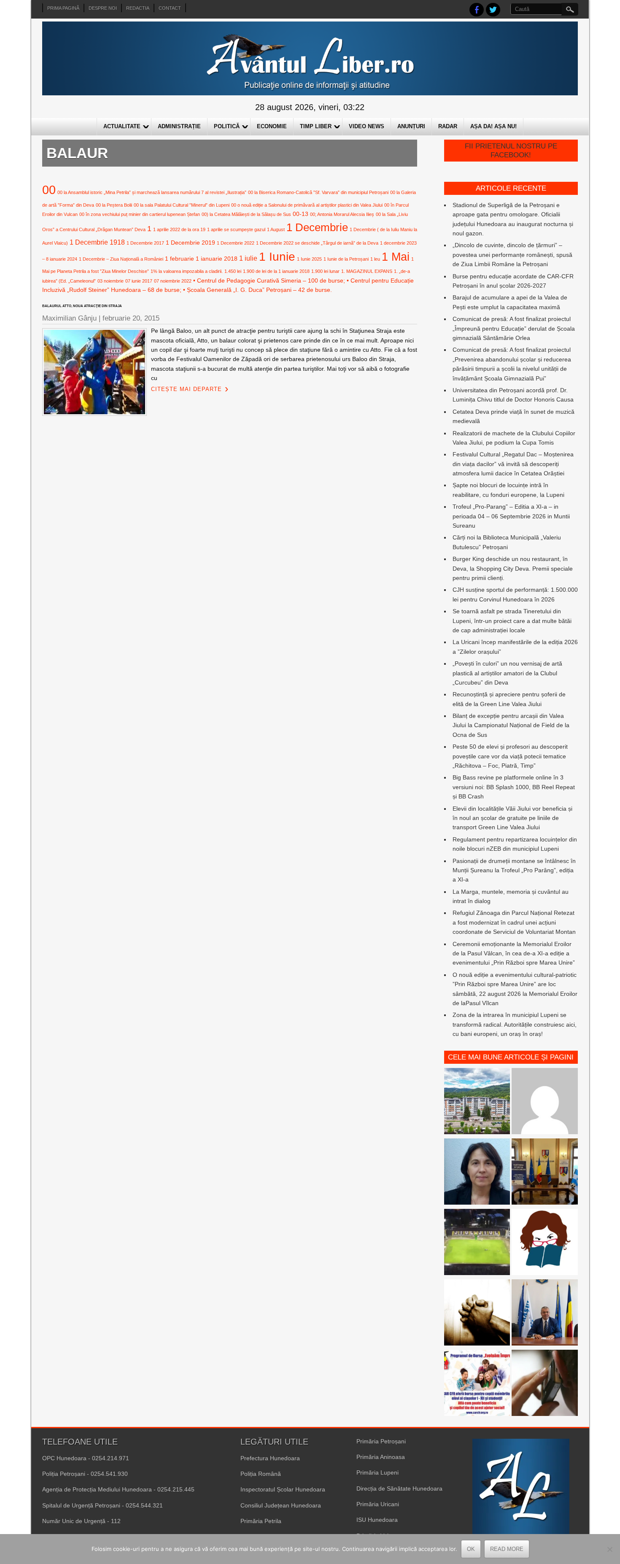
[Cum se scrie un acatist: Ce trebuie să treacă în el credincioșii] (477, 1313)
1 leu (375, 259)
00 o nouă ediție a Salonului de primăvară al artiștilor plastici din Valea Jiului (307, 205)
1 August (276, 229)
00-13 (300, 213)
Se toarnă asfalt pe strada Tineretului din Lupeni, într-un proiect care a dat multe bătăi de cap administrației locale (512, 621)
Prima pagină (63, 8)
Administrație (179, 126)
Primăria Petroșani (381, 1441)
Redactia (137, 8)
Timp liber (316, 126)
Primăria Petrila (260, 1521)
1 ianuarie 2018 (216, 258)
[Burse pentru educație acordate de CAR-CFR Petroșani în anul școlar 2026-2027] (477, 1384)
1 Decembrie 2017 (145, 242)
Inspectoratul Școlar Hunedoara (282, 1489)
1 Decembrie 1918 (97, 242)
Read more (506, 1549)
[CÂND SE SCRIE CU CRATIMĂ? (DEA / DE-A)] (545, 1243)
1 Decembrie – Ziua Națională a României (121, 259)
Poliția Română (260, 1473)
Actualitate (121, 126)
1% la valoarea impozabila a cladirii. (187, 271)
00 (49, 190)
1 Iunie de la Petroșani (346, 259)
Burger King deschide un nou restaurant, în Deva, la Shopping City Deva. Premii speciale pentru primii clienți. (513, 568)
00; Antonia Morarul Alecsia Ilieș (342, 214)
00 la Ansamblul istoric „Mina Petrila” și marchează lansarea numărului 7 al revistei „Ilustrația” (151, 192)
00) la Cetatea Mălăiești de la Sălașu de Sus (246, 214)
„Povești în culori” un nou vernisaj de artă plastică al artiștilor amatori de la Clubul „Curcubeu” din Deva (507, 673)
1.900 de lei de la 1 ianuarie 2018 (276, 271)
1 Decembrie (317, 227)
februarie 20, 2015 (130, 318)
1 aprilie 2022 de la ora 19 (179, 229)
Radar (447, 126)
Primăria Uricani (377, 1504)
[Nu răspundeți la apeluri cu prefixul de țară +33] (545, 1384)
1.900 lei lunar (325, 271)
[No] (609, 1549)
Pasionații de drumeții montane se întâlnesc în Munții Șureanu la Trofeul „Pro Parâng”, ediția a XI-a (514, 870)
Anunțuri (411, 126)
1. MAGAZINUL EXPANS (366, 271)
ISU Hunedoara (377, 1519)
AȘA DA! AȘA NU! (493, 126)
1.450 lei (232, 271)
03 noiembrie (110, 280)
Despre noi (103, 8)
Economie (272, 126)
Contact (170, 8)
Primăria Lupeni (377, 1472)
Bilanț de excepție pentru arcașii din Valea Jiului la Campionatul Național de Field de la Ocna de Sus (511, 725)
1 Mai (396, 256)
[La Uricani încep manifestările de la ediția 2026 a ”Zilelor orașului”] (545, 1313)
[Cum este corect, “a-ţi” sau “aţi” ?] (545, 1102)
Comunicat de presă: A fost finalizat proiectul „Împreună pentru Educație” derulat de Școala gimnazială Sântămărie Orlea (514, 328)
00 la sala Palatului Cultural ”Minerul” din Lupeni (181, 205)
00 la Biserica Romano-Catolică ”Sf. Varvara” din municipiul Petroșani (318, 192)
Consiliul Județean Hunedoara (280, 1505)
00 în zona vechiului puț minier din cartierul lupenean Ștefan (139, 214)
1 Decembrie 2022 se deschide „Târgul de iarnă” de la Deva (317, 242)
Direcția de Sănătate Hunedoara (399, 1488)
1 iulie (248, 258)
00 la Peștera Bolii (114, 205)
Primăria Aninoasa (380, 1456)
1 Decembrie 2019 (190, 242)
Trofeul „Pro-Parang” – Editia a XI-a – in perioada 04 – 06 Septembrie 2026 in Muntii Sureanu (511, 516)
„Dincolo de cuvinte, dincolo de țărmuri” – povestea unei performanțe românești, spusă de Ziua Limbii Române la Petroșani (512, 254)
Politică (227, 126)
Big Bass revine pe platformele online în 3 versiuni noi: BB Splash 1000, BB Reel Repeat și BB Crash (514, 787)
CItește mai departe (186, 389)
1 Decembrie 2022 (235, 242)
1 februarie (179, 258)
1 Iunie (277, 256)
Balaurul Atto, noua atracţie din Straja (82, 306)
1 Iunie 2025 (309, 259)
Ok (471, 1549)
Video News (366, 126)
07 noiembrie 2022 (172, 280)
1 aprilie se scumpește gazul (236, 229)
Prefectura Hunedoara (270, 1458)
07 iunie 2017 (138, 280)
